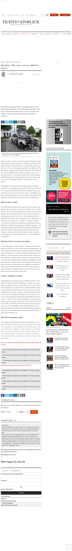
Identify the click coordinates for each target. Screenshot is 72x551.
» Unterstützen (65, 14)
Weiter (34, 412)
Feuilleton (48, 33)
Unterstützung (9, 15)
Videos (41, 33)
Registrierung (15, 471)
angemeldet (12, 449)
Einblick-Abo (32, 15)
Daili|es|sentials (25, 33)
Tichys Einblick (6, 33)
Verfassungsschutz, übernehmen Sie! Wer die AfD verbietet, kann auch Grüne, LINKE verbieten (57, 332)
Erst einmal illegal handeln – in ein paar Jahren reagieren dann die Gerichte (62, 348)
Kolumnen (15, 33)
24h (48, 253)
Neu (63, 248)
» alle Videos (68, 307)
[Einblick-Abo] (58, 171)
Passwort (4, 480)
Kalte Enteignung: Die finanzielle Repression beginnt (62, 268)
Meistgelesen (53, 248)
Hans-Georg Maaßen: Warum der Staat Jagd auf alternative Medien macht (62, 357)
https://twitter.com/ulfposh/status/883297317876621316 (16, 365)
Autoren (3, 15)
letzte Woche (54, 253)
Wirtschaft (56, 33)
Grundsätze (16, 15)
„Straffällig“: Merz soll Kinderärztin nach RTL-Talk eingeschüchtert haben (62, 277)
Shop (26, 15)
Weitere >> (50, 303)
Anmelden (54, 14)
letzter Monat (64, 253)
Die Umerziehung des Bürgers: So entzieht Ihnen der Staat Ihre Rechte (62, 366)
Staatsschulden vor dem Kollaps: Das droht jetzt (61, 338)
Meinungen (34, 33)
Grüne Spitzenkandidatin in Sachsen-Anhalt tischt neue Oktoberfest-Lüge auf (62, 259)
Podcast (22, 15)
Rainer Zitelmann (16, 74)
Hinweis (18, 445)
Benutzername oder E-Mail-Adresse (12, 474)
